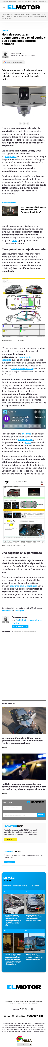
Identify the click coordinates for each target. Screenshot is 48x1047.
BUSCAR (9, 862)
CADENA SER (36, 886)
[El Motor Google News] (32, 1009)
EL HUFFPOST (17, 886)
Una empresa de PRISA (24, 1039)
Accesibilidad (26, 1004)
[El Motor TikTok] (28, 1009)
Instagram (19, 610)
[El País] (7, 1016)
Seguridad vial (31, 632)
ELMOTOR (7, 886)
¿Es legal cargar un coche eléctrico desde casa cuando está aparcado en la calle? (34, 917)
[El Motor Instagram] (26, 1009)
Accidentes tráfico (20, 632)
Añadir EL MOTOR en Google (15, 62)
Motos (35, 1)
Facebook (6, 610)
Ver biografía (18, 626)
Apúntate (10, 839)
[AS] (13, 1016)
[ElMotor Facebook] (20, 1009)
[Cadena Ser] (41, 1016)
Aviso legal (8, 1001)
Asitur (28, 442)
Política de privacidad (19, 1001)
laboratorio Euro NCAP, (22, 368)
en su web (26, 433)
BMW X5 (12, 1)
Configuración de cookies (34, 1001)
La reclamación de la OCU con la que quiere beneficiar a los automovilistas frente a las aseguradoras (22, 740)
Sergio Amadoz (19, 53)
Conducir (5, 30)
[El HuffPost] (32, 1016)
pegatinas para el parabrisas (23, 586)
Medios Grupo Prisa (24, 1044)
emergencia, (11, 156)
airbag (15, 240)
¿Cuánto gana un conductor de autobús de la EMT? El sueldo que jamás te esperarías (34, 956)
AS (29, 886)
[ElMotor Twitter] (23, 1009)
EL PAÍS (24, 886)
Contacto (34, 1004)
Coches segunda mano (24, 1)
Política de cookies (15, 1004)
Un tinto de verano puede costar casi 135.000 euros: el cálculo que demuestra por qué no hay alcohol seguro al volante (24, 787)
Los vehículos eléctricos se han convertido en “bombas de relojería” (33, 210)
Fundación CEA (25, 439)
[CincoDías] (21, 1016)
